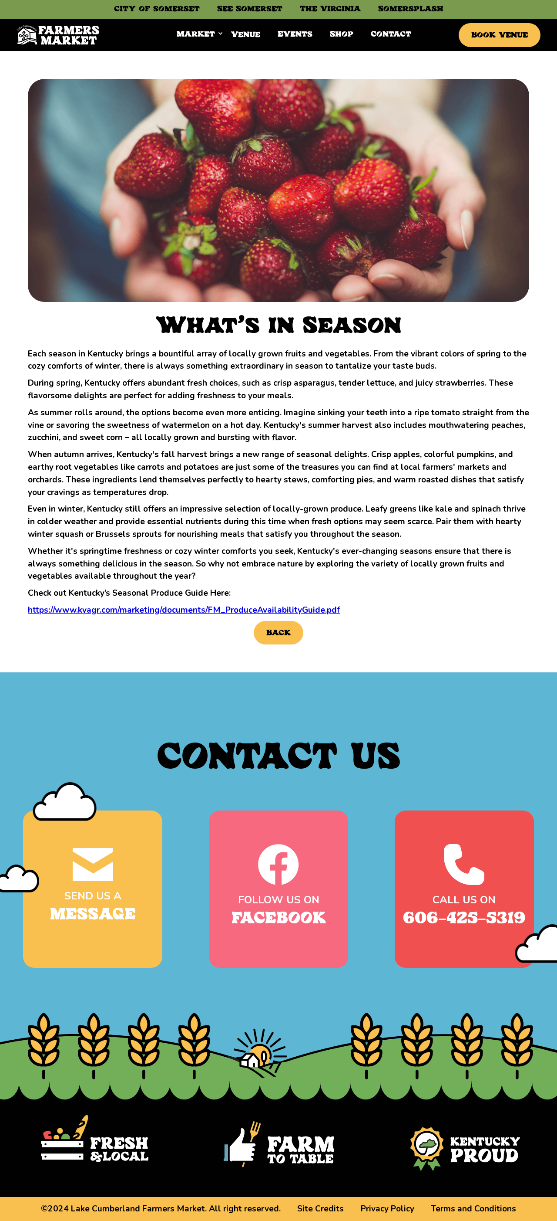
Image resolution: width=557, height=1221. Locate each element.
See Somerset (249, 9)
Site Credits (320, 1208)
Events (295, 35)
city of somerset (157, 9)
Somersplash (410, 9)
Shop (341, 35)
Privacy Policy (387, 1208)
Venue (245, 35)
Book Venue (499, 35)
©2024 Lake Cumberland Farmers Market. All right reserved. (161, 1208)
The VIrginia (330, 9)
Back (278, 633)
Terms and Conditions (473, 1208)
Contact (391, 35)
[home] (58, 35)
